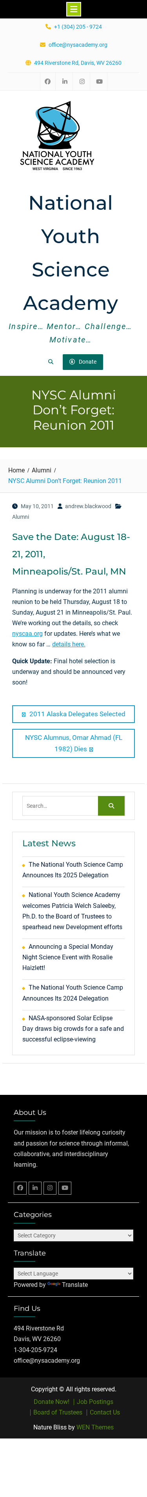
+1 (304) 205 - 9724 (78, 27)
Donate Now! (51, 1402)
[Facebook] (20, 1188)
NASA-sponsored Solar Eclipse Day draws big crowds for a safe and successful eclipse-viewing (73, 1028)
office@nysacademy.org (78, 45)
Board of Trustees (57, 1412)
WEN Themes (95, 1427)
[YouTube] (64, 1188)
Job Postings (95, 1402)
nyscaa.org (27, 633)
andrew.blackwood (88, 506)
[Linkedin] (35, 1188)
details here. (68, 644)
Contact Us (105, 1412)
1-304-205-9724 (35, 1350)
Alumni (20, 517)
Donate (87, 362)
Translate (75, 1284)
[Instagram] (50, 1188)
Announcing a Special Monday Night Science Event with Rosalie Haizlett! (67, 957)
